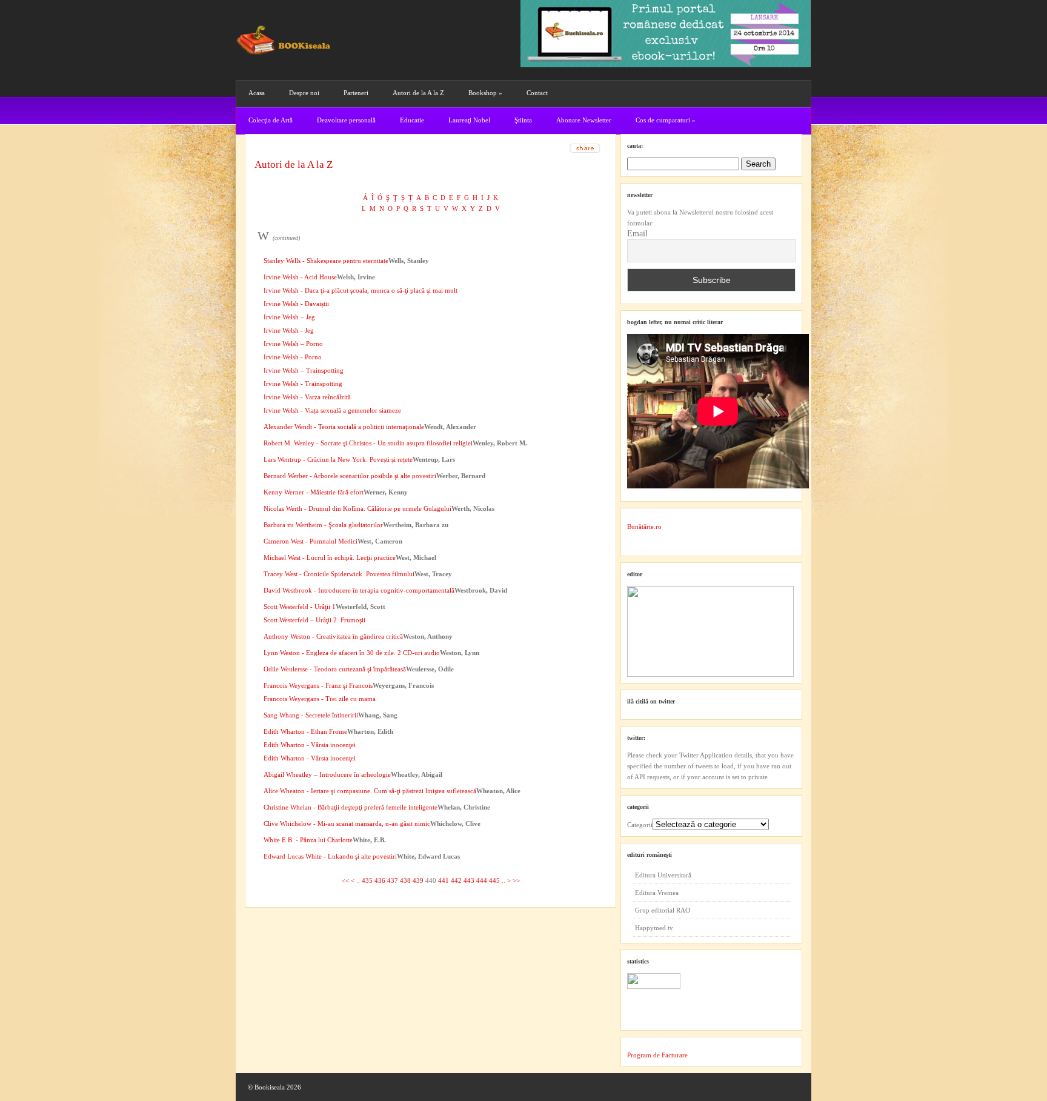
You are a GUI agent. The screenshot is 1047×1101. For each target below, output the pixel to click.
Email (637, 233)
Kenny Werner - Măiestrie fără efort (314, 492)
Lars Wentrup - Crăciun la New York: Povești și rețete (338, 459)
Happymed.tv (654, 927)
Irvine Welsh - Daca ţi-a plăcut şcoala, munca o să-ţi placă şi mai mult (360, 290)
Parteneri (356, 92)
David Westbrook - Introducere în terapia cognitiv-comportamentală (359, 590)
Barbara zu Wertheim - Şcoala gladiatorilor (323, 524)
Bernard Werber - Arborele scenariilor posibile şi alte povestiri (350, 475)
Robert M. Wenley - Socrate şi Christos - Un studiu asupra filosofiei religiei (368, 443)
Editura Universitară (663, 875)
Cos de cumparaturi (666, 120)
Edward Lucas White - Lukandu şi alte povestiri (330, 856)
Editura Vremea (657, 892)
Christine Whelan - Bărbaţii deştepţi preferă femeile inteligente (350, 807)
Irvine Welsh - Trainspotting (303, 383)
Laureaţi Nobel (469, 120)
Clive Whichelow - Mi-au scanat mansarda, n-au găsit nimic (347, 823)
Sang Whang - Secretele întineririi (311, 715)
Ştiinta (523, 120)
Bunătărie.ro (644, 526)
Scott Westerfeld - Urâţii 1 (300, 606)
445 (494, 880)
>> (516, 880)
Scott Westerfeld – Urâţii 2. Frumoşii (314, 620)
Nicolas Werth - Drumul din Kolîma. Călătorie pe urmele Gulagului (357, 508)
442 (456, 880)
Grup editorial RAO (662, 910)
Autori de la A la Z (418, 92)
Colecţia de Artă (270, 120)
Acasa (256, 92)
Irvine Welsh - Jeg (289, 330)
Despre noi (304, 92)
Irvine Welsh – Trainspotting (304, 370)
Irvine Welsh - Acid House (300, 277)
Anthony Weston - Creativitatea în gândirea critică (333, 636)
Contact (537, 92)
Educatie (412, 120)
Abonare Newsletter (583, 120)
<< (345, 880)
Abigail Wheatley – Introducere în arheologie (327, 774)
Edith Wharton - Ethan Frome (305, 731)
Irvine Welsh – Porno (293, 343)
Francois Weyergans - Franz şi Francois (318, 685)
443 (469, 880)
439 (418, 880)
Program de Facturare (657, 1055)
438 (405, 880)
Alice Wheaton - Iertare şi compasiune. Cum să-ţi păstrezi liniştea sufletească (370, 790)
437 (392, 880)
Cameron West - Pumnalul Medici (310, 541)
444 (481, 880)
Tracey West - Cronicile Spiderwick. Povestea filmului (339, 573)
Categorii (640, 824)
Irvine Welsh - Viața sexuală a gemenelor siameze (332, 410)
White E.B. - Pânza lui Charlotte (308, 839)
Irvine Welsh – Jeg (289, 317)
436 (379, 880)
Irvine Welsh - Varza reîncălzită (307, 397)
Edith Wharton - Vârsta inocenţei (310, 744)
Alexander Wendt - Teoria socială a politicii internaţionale (344, 426)
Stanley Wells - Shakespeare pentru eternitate (326, 260)
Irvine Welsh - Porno (293, 357)
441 (443, 880)
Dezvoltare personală (346, 120)
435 (367, 880)
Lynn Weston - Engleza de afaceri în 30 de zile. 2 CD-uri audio (352, 652)
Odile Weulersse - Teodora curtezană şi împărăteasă (335, 669)
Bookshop (485, 92)
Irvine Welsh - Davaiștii (296, 303)
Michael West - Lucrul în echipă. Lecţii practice (330, 557)
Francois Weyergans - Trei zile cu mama (320, 698)
